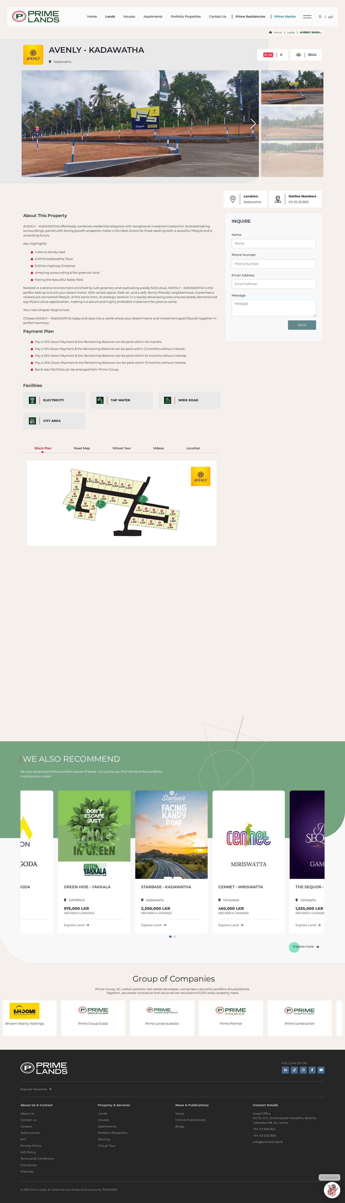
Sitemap (27, 1171)
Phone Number (244, 255)
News (179, 1113)
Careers (26, 1126)
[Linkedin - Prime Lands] (285, 1070)
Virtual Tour (106, 1145)
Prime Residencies (250, 16)
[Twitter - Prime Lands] (294, 1070)
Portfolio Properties (186, 16)
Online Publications (190, 1120)
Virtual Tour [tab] (121, 448)
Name (236, 234)
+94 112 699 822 (264, 1129)
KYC (23, 1139)
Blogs (179, 1126)
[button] (253, 124)
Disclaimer (28, 1165)
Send (302, 325)
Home (92, 16)
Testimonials (30, 1133)
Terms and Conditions (37, 1158)
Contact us (28, 1120)
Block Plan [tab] (42, 448)
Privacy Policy (30, 1145)
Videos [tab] (158, 448)
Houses (129, 16)
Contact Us (217, 16)
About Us (27, 1113)
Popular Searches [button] (33, 1089)
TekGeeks (109, 1189)
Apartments (153, 16)
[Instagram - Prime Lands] (303, 1070)
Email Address (243, 275)
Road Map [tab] (82, 448)
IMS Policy (28, 1152)
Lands (110, 16)
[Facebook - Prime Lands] (312, 1070)
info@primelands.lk (268, 1142)
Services (104, 1139)
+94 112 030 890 (264, 1135)
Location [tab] (193, 448)
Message (238, 295)
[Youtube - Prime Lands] (321, 1070)
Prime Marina (285, 16)
